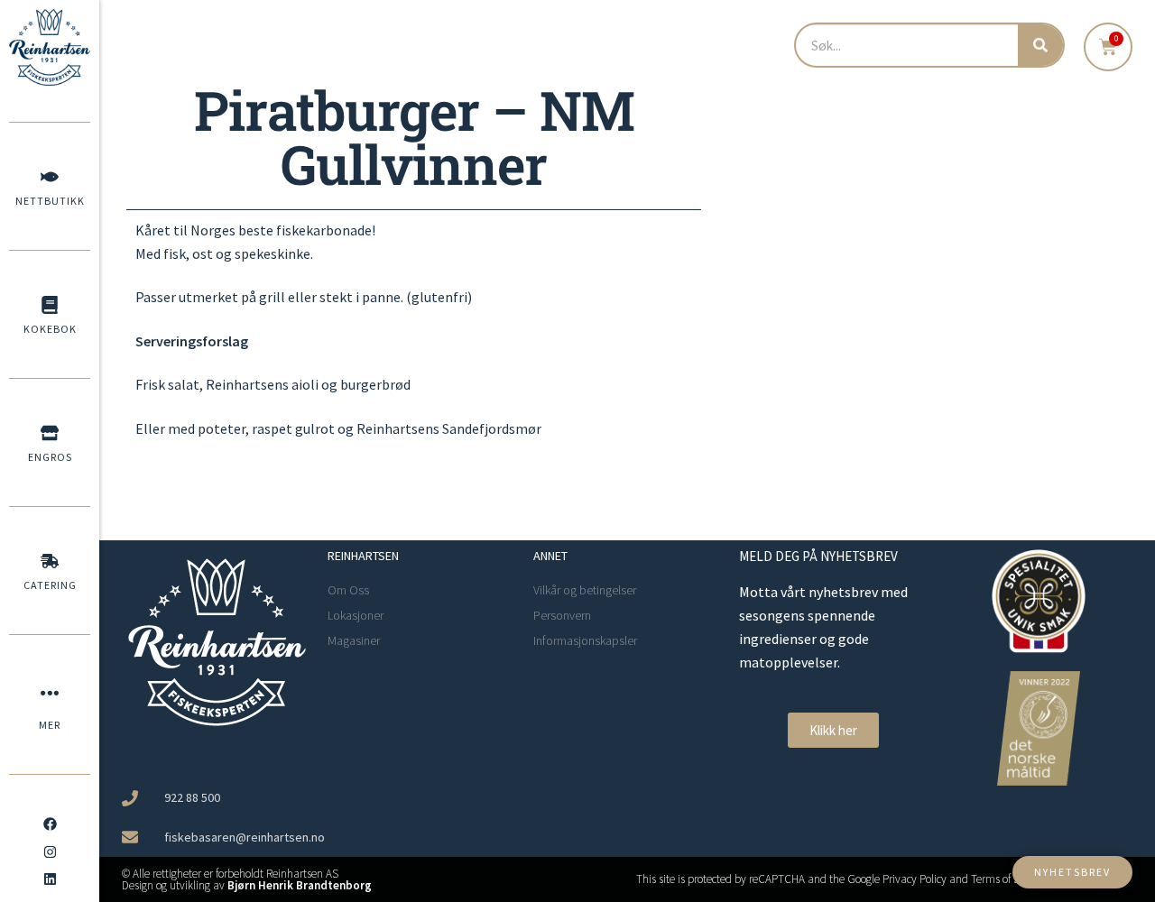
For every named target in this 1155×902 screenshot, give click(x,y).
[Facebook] (49, 824)
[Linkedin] (49, 879)
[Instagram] (49, 851)
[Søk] (1040, 45)
